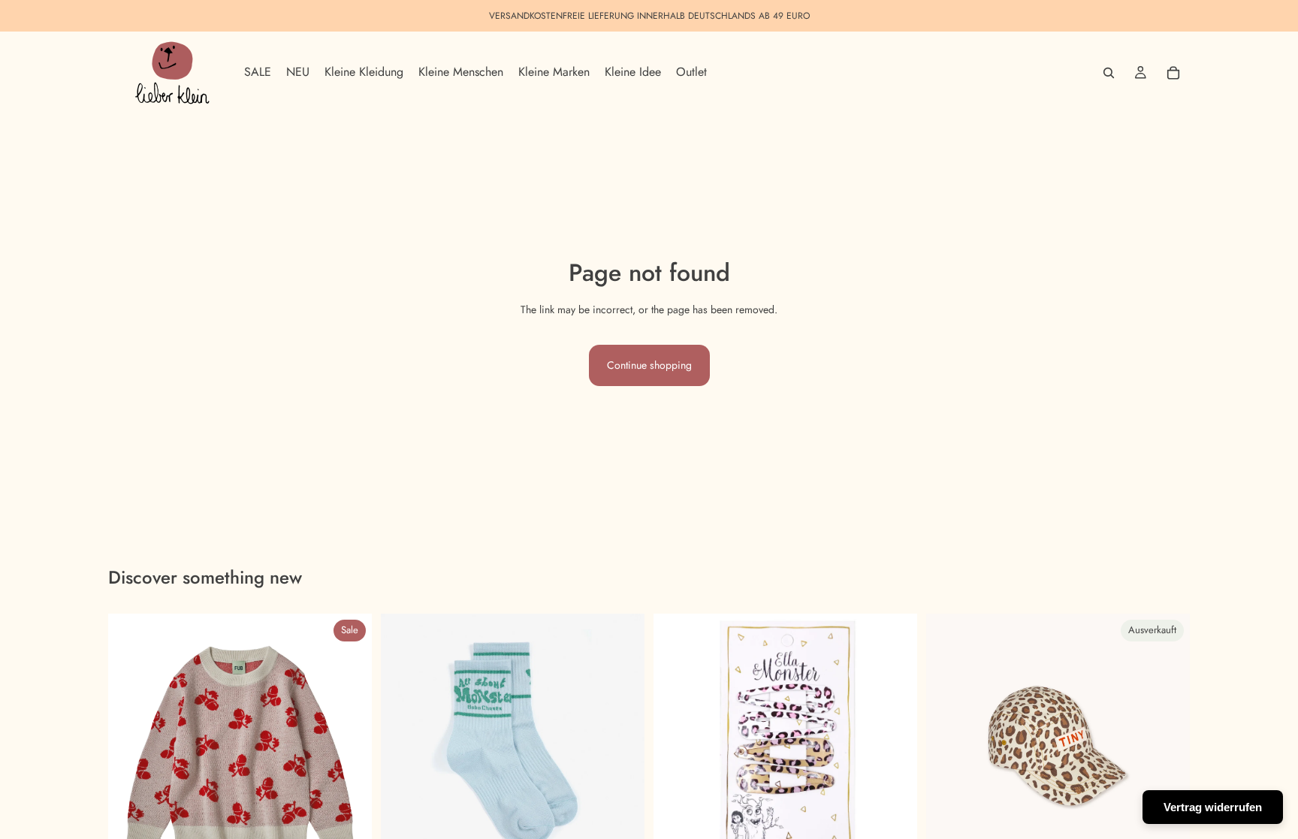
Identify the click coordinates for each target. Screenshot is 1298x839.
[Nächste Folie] (349, 745)
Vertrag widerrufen (1213, 807)
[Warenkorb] (1173, 72)
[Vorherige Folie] (130, 745)
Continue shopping (649, 365)
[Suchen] (1108, 72)
